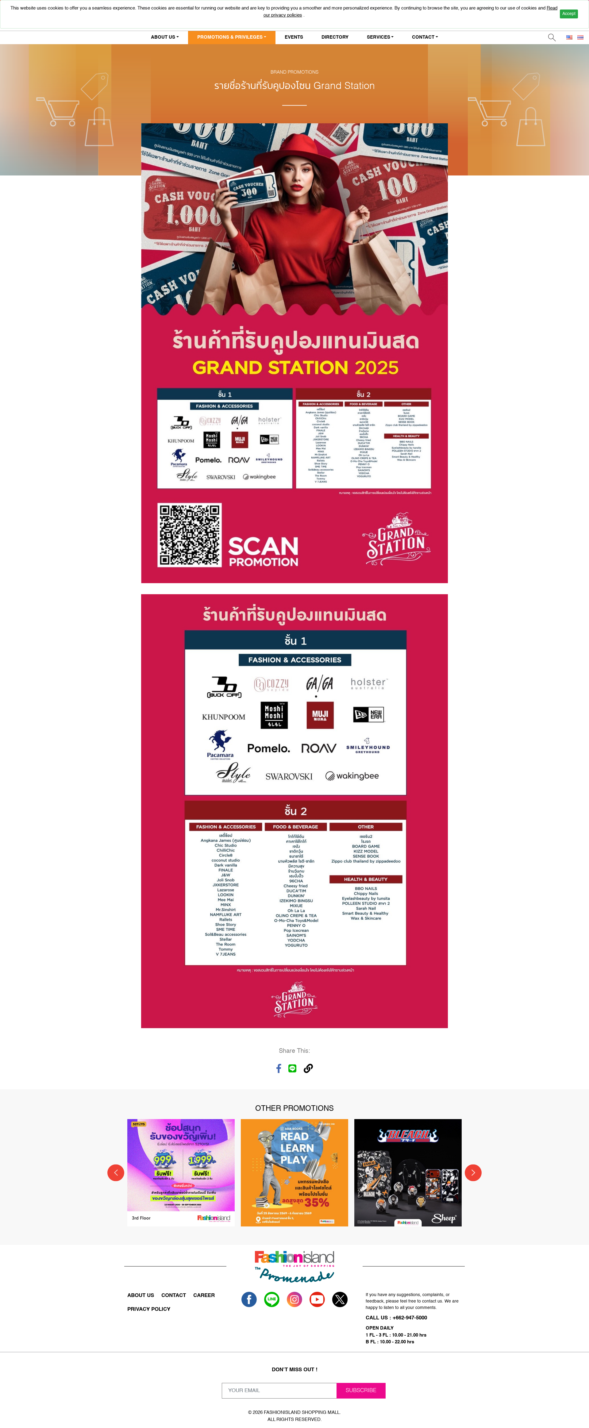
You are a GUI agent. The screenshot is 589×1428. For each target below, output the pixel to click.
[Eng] (569, 37)
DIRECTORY (334, 37)
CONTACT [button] (423, 37)
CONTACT (173, 1295)
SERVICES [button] (378, 37)
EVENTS (294, 37)
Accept (569, 14)
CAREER (204, 1295)
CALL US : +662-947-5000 (396, 1318)
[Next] (473, 1172)
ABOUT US (140, 1295)
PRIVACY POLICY (148, 1309)
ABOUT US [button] (163, 37)
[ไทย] (580, 37)
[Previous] (115, 1172)
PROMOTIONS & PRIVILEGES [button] (230, 37)
